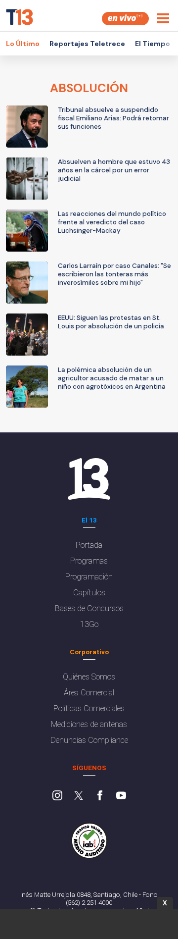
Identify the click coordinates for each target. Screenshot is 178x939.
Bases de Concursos (89, 608)
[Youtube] (121, 796)
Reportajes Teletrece (87, 43)
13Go (89, 624)
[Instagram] (57, 796)
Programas (89, 561)
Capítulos (89, 592)
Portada (89, 545)
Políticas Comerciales (89, 708)
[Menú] (163, 18)
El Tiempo (152, 43)
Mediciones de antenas (89, 724)
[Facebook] (100, 796)
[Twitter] (79, 796)
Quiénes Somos (89, 676)
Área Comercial (89, 692)
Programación (89, 576)
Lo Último (23, 43)
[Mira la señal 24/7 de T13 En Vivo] (125, 18)
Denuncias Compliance (89, 740)
